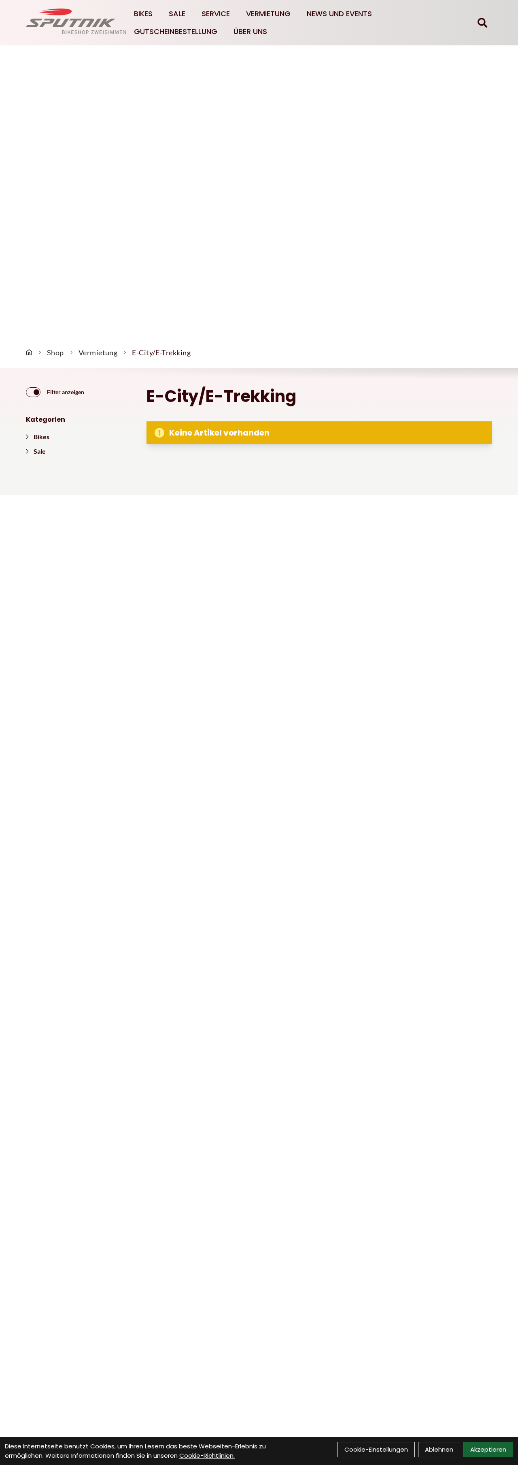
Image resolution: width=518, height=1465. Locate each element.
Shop (55, 352)
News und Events (339, 14)
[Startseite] (29, 352)
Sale (177, 14)
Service (216, 14)
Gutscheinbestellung (175, 31)
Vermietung (268, 14)
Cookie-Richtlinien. (207, 1455)
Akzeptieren (488, 1449)
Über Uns (250, 31)
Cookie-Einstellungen (376, 1449)
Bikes (143, 14)
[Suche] (482, 22)
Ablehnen (439, 1449)
